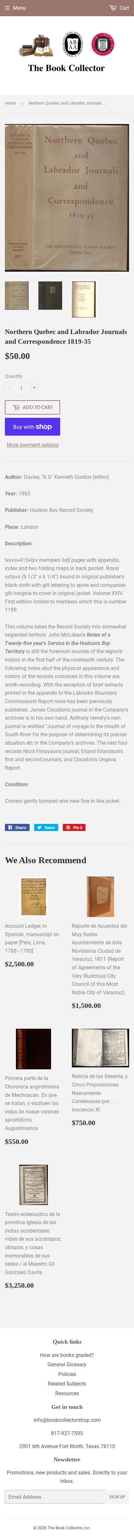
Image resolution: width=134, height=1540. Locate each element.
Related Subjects (67, 1384)
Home (10, 103)
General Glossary (67, 1364)
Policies (67, 1374)
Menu (19, 8)
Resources (67, 1393)
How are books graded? (67, 1355)
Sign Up (117, 1497)
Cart (123, 8)
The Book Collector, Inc (68, 1527)
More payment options (33, 445)
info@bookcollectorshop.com (67, 1420)
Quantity (13, 376)
